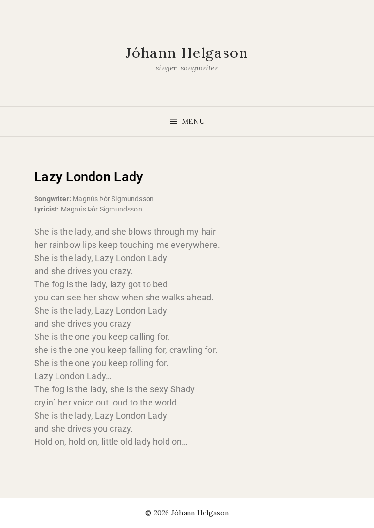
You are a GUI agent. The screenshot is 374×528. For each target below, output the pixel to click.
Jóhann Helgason (187, 53)
